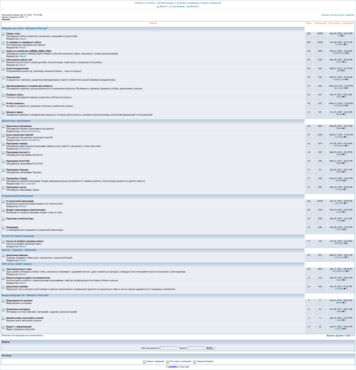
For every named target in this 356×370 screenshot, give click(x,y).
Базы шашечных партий (19, 135)
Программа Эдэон (16, 187)
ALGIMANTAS (339, 53)
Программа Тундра (16, 178)
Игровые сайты (14, 94)
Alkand (22, 39)
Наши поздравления (17, 68)
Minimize (194, 6)
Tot (339, 36)
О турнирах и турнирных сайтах (23, 42)
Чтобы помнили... (15, 103)
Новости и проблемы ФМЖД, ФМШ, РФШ (28, 51)
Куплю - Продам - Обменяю (19, 250)
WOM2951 (339, 243)
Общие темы (13, 33)
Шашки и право (14, 112)
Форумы (6, 19)
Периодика (12, 227)
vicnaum (339, 189)
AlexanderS (339, 88)
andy (339, 221)
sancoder (31, 183)
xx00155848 (339, 105)
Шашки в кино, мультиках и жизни (24, 318)
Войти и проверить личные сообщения (200, 3)
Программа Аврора (16, 143)
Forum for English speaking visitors (25, 241)
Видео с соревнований (18, 326)
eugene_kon (339, 79)
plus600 (339, 180)
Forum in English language (18, 236)
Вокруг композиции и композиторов (25, 210)
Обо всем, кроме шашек (17, 264)
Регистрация (167, 3)
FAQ (140, 3)
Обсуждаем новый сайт (19, 60)
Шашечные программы (16, 121)
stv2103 (339, 229)
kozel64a (339, 44)
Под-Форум (178, 6)
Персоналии (13, 77)
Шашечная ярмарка (17, 255)
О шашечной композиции (17, 196)
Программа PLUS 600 (18, 161)
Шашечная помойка (17, 286)
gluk (339, 70)
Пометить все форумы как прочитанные (22, 335)
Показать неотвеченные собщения (337, 15)
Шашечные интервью (18, 309)
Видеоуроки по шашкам (19, 300)
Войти (163, 6)
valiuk (339, 311)
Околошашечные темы (19, 269)
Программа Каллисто (18, 152)
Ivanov (339, 62)
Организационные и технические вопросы (29, 86)
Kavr (23, 183)
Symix (339, 97)
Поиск (151, 3)
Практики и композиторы (20, 218)
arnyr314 (339, 203)
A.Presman (339, 257)
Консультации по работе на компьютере (28, 278)
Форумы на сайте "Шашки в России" (25, 28)
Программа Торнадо (17, 169)
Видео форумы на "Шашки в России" (25, 295)
